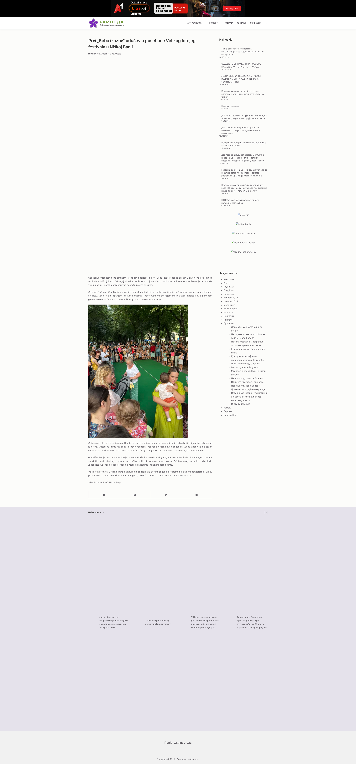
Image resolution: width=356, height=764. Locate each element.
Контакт (241, 23)
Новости (228, 312)
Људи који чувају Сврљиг (245, 363)
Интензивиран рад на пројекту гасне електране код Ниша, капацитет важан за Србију (242, 94)
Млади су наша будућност (245, 367)
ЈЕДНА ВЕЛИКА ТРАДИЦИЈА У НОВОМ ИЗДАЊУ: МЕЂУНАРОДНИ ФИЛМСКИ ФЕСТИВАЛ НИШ (241, 79)
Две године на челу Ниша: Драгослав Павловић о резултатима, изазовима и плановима (240, 130)
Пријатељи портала (177, 742)
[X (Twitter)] (134, 494)
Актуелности (194, 23)
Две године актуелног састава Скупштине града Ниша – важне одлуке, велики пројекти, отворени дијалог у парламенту (242, 158)
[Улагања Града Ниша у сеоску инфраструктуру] (138, 622)
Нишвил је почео (230, 106)
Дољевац (228, 294)
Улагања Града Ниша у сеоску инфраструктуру (158, 622)
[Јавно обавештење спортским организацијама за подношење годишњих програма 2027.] (92, 622)
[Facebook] (103, 494)
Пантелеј (228, 319)
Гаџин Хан (228, 286)
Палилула (228, 316)
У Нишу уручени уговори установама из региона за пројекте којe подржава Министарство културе (205, 622)
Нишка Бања (230, 308)
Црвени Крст (230, 415)
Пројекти (213, 23)
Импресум (255, 23)
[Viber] (165, 494)
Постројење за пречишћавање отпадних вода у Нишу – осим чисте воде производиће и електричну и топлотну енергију (244, 188)
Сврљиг (227, 411)
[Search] (267, 23)
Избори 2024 (230, 301)
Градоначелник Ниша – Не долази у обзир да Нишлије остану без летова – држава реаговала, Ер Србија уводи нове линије (244, 173)
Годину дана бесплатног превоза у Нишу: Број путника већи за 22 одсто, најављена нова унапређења (252, 622)
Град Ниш (228, 290)
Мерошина (229, 305)
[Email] (196, 494)
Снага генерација (240, 403)
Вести (226, 283)
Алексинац (229, 279)
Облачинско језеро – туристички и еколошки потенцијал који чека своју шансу (249, 397)
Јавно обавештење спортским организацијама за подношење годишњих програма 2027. (242, 51)
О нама (229, 23)
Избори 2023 (230, 297)
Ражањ (227, 407)
